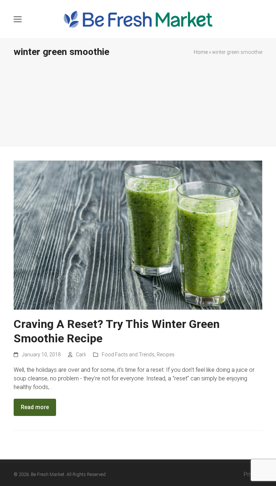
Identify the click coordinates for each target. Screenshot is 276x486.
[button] (18, 19)
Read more (35, 407)
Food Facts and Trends (128, 354)
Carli (81, 354)
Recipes (166, 354)
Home (201, 52)
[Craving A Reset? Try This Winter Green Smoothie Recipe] (138, 234)
